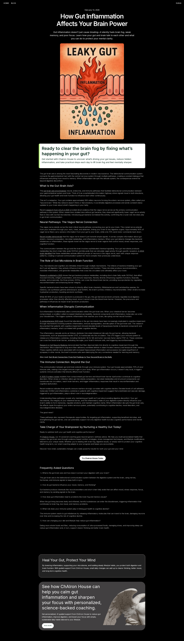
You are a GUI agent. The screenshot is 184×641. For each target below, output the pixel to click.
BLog (13, 3)
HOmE (6, 3)
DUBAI (178, 3)
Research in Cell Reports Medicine (54, 345)
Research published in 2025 (51, 275)
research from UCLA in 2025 (57, 210)
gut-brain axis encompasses (55, 191)
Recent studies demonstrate (51, 237)
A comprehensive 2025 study (51, 321)
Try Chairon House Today (92, 458)
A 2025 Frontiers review (49, 377)
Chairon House (48, 437)
